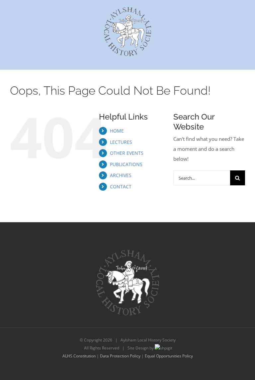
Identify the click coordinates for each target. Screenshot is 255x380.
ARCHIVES (120, 175)
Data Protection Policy (120, 356)
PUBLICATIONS (126, 164)
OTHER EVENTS (126, 153)
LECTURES (121, 142)
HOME (117, 131)
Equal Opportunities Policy (169, 356)
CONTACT (120, 186)
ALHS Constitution (79, 356)
